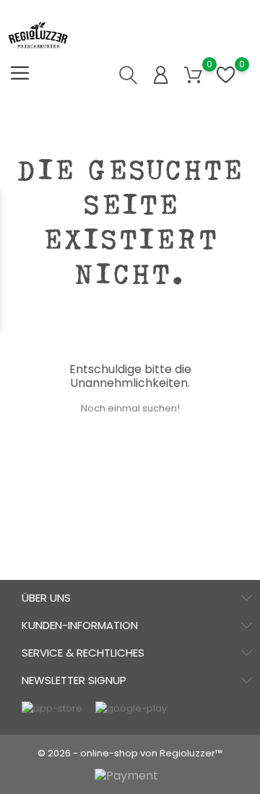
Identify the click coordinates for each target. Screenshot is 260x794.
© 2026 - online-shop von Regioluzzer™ (130, 753)
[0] (193, 75)
